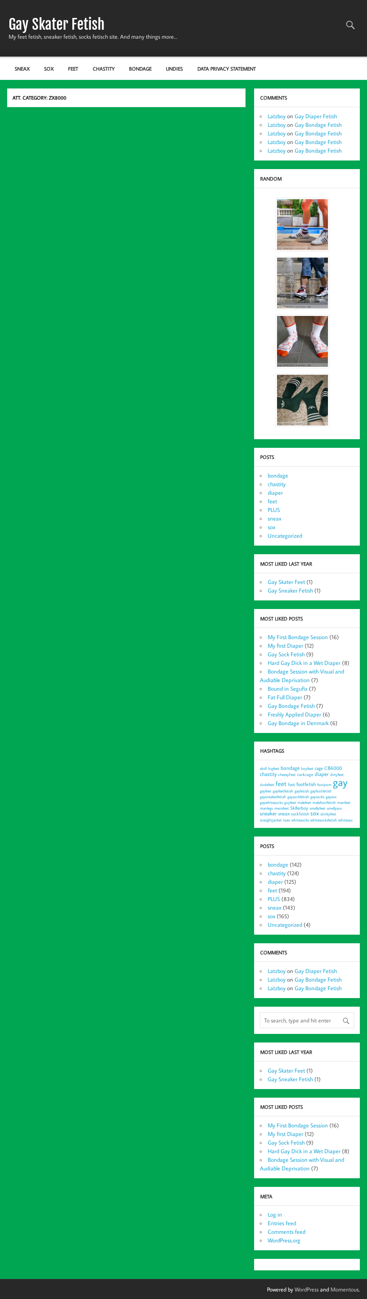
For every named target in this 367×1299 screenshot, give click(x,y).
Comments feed (286, 1231)
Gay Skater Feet (286, 581)
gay (340, 782)
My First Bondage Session (298, 637)
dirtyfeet (337, 774)
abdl (263, 768)
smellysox (334, 808)
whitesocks (300, 820)
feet (73, 68)
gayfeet (265, 791)
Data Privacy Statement (226, 68)
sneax (22, 68)
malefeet (304, 802)
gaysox (331, 796)
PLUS (274, 509)
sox (49, 68)
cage (319, 768)
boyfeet (307, 768)
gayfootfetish (321, 791)
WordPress (307, 1289)
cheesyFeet (287, 774)
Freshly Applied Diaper (294, 714)
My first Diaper (285, 645)
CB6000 (333, 767)
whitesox (345, 820)
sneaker (268, 813)
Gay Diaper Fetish (316, 116)
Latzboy (277, 116)
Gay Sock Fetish (286, 654)
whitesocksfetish (323, 820)
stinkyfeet (328, 813)
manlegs (266, 808)
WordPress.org (284, 1240)
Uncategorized (285, 535)
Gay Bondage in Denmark (298, 723)
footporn (324, 784)
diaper (275, 492)
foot (291, 784)
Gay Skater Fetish (57, 24)
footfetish (306, 784)
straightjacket (271, 820)
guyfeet (290, 802)
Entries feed (282, 1223)
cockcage (305, 774)
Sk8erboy (299, 808)
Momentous (344, 1289)
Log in (275, 1214)
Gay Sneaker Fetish (290, 590)
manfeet (344, 802)
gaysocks (317, 796)
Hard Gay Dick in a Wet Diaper (304, 662)
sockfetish (300, 813)
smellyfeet (317, 808)
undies (174, 68)
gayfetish (302, 791)
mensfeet (281, 808)
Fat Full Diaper (285, 697)
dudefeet (267, 784)
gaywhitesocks (271, 802)
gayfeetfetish (283, 791)
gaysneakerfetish (273, 796)
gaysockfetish (298, 796)
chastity (104, 68)
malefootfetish (324, 802)
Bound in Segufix (288, 688)
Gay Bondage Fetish (318, 124)
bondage (140, 68)
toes (286, 820)
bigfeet (273, 768)
